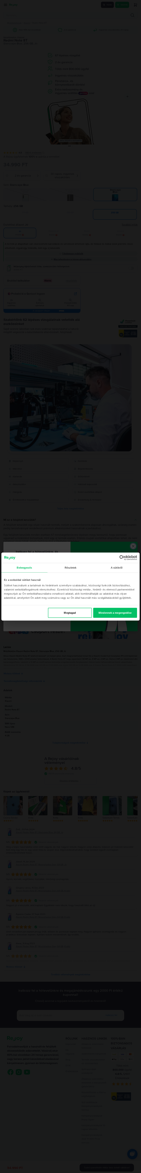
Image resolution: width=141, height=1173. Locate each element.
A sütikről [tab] (116, 567)
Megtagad (70, 612)
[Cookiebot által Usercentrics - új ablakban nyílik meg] (122, 557)
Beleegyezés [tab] (24, 567)
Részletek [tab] (71, 567)
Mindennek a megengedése (115, 612)
